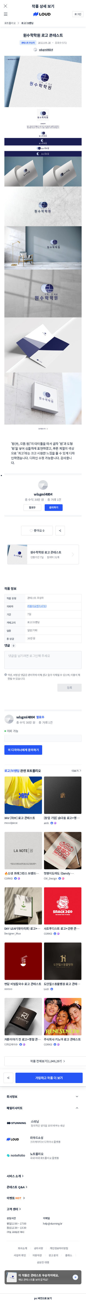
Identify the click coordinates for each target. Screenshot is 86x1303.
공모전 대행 (43, 1262)
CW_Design (50, 878)
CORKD (8, 878)
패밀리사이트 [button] (14, 1108)
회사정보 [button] (12, 1096)
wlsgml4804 (43, 494)
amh (46, 823)
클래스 (68, 1255)
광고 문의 (53, 1255)
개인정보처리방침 (59, 1248)
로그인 (78, 14)
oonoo (8, 988)
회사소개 (22, 1248)
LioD (46, 989)
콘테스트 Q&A (16, 1187)
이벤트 (14, 1198)
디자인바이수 (11, 1044)
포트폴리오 (10, 23)
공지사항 (38, 1248)
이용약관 (37, 1255)
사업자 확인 (20, 1255)
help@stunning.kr (52, 1223)
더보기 (75, 770)
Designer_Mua (12, 933)
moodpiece (11, 822)
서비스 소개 (14, 1176)
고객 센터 (12, 1209)
